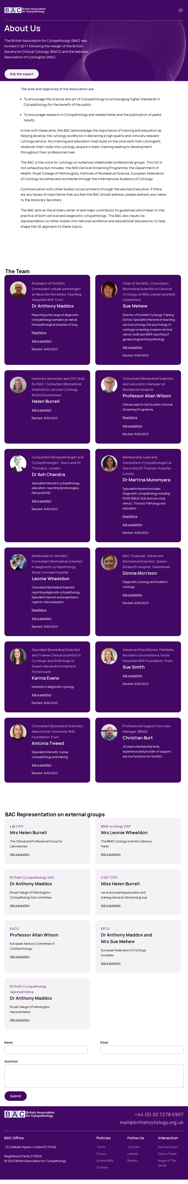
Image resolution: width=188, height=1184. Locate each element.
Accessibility (105, 1161)
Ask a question (41, 341)
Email (104, 1042)
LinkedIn (132, 1154)
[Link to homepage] (29, 10)
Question (11, 1061)
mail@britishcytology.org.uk (152, 1122)
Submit (15, 1096)
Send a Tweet (167, 1154)
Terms (101, 1147)
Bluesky (132, 1161)
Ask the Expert (168, 1147)
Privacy (101, 1154)
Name (8, 1042)
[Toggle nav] (181, 10)
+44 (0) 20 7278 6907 (159, 1114)
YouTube (133, 1147)
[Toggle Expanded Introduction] (58, 332)
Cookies (102, 1167)
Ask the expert (21, 74)
